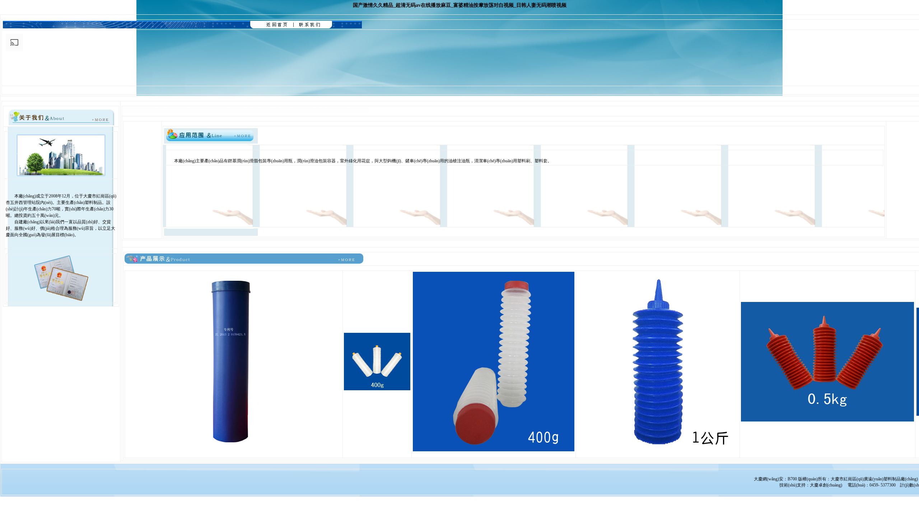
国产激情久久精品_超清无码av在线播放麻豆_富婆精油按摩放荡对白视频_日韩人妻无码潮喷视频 (459, 5)
